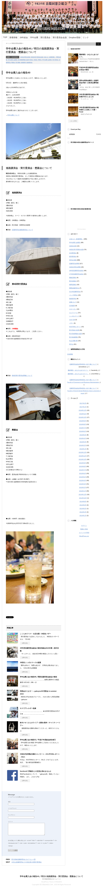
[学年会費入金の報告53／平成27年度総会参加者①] (12, 748)
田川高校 (18, 62)
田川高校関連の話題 (23, 60)
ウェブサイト (11, 815)
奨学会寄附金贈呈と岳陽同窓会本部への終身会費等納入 (88, 83)
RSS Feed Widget (81, 229)
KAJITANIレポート (75, 326)
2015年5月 (82, 477)
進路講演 (23, 62)
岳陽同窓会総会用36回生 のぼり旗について (83, 364)
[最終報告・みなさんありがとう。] (73, 62)
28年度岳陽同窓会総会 (76, 270)
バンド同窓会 (73, 295)
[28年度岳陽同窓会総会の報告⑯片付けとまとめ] (73, 102)
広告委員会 (72, 253)
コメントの (84, 532)
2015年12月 (82, 452)
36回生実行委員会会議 (37, 57)
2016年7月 (82, 428)
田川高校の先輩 (74, 330)
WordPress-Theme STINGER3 (51, 882)
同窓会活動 (72, 260)
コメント (10, 821)
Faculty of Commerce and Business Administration (83, 382)
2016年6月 (82, 431)
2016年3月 (83, 442)
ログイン (84, 525)
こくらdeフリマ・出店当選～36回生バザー (35, 634)
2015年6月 (82, 473)
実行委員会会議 (60, 37)
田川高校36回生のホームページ (51, 879)
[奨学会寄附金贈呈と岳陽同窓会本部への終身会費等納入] (73, 88)
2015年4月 (82, 480)
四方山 (71, 344)
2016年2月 (82, 445)
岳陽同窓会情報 (74, 263)
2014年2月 (83, 512)
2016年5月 (83, 435)
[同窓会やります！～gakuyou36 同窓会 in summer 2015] (12, 700)
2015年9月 (82, 463)
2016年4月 (82, 438)
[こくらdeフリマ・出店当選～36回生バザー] (12, 642)
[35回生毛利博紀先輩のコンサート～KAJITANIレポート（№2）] (12, 763)
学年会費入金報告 (12, 60)
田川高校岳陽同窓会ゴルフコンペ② (23, 859)
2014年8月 (83, 501)
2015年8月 (82, 466)
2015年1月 (82, 491)
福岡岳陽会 (72, 284)
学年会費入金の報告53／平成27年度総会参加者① (38, 740)
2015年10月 (82, 459)
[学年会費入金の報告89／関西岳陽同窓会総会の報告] (12, 685)
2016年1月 (83, 449)
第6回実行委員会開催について (22, 375)
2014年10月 (83, 498)
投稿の (84, 529)
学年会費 (34, 37)
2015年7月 (82, 470)
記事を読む (25, 643)
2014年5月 (83, 508)
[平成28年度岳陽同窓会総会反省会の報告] (73, 75)
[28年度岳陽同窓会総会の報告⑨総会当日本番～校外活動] (12, 657)
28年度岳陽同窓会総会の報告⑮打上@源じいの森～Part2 (89, 110)
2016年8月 (82, 424)
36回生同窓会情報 (25, 57)
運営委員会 (72, 256)
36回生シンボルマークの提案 (30, 662)
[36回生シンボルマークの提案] (12, 671)
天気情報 (70, 354)
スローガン (72, 309)
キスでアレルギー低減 (28, 708)
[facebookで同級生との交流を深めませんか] (12, 780)
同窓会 (40, 60)
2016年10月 (82, 417)
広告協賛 (72, 305)
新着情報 (13, 37)
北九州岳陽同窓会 (74, 291)
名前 (9, 801)
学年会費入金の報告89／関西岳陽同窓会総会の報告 (38, 677)
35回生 (31, 60)
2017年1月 (83, 407)
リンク (86, 37)
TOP (5, 37)
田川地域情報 (73, 337)
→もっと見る (73, 121)
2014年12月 (82, 494)
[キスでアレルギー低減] (12, 717)
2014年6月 (83, 505)
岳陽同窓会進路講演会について (22, 230)
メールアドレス (12, 808)
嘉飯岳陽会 (72, 277)
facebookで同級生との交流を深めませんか (35, 771)
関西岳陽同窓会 (74, 288)
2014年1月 (83, 515)
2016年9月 (82, 421)
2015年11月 (82, 456)
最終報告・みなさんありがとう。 (78, 370)
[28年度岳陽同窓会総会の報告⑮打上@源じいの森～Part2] (73, 115)
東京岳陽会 (72, 281)
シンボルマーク (74, 316)
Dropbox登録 (74, 37)
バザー (71, 323)
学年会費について (13, 115)
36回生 (35, 60)
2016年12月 (82, 410)
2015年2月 (82, 487)
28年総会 (24, 37)
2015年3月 (82, 484)
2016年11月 (83, 414)
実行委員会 (45, 37)
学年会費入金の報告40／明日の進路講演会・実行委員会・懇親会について (51, 876)
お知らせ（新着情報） (49, 57)
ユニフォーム (73, 312)
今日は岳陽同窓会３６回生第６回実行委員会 (26, 862)
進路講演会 (29, 62)
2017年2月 (83, 403)
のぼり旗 (72, 319)
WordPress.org (84, 536)
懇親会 (13, 62)
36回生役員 (72, 246)
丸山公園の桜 (73, 340)
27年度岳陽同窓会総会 (76, 274)
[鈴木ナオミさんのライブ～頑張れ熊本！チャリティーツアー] (12, 731)
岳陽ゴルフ (72, 302)
